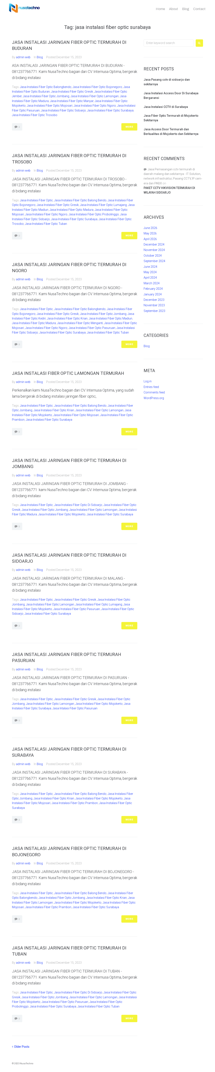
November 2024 (154, 250)
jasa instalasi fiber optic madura (71, 209)
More (129, 126)
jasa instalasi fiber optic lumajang (103, 205)
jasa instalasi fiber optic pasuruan (92, 328)
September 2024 (154, 261)
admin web (23, 57)
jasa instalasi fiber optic (36, 200)
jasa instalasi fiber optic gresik (72, 91)
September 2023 (154, 311)
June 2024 (150, 266)
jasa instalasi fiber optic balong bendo (80, 200)
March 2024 (152, 283)
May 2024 (150, 272)
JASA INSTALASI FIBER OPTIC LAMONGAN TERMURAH (68, 373)
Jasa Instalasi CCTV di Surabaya (166, 107)
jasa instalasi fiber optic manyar (71, 101)
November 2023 (154, 305)
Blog (185, 9)
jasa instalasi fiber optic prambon (75, 803)
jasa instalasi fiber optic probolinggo (94, 214)
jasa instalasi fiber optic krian (67, 318)
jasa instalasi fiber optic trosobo (34, 115)
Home (160, 9)
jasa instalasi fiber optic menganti (80, 323)
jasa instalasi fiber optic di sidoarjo (78, 505)
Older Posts (20, 1046)
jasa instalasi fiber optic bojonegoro (97, 87)
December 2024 (154, 244)
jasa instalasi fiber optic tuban (46, 223)
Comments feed (154, 392)
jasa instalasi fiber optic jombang (46, 96)
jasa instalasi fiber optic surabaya (110, 110)
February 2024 (153, 288)
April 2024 (150, 277)
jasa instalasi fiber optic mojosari (49, 105)
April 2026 (150, 239)
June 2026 (150, 228)
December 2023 (154, 299)
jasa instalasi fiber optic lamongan (95, 96)
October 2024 (153, 255)
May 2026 (150, 233)
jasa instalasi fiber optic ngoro (95, 105)
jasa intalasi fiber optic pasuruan (74, 708)
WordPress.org (154, 398)
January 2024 (153, 294)
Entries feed (151, 387)
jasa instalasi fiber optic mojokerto (61, 514)
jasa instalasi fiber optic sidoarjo (63, 110)
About (173, 9)
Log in (148, 381)
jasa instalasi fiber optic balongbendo (45, 87)
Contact (199, 9)
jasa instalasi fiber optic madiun (110, 318)
